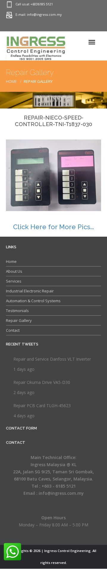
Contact (13, 330)
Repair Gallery (19, 320)
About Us (14, 271)
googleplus (71, 26)
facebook (95, 26)
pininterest (59, 26)
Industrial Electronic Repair (30, 291)
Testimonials (17, 310)
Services (13, 281)
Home (11, 81)
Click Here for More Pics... (53, 227)
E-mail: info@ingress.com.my (38, 14)
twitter (83, 26)
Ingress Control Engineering (67, 550)
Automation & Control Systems (33, 300)
